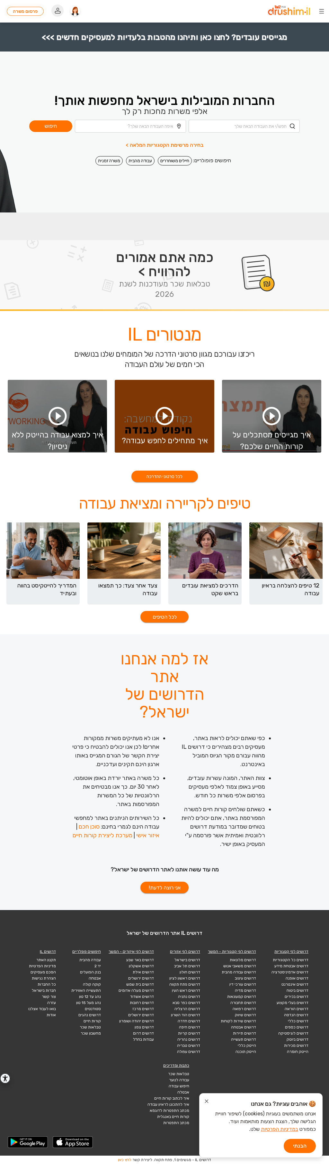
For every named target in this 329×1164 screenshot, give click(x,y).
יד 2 (97, 966)
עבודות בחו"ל (143, 1039)
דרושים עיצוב (245, 978)
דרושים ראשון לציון (184, 978)
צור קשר (49, 996)
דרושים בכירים (296, 996)
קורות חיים (92, 1021)
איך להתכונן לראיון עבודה (168, 1104)
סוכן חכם (89, 826)
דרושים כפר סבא (186, 1002)
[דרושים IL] (289, 11)
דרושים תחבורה (243, 1002)
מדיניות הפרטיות (42, 966)
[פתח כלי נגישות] (5, 1078)
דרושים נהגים (89, 1015)
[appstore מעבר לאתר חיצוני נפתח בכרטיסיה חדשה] (73, 1142)
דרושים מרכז (143, 1009)
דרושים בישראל (187, 960)
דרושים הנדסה (296, 1015)
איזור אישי (147, 835)
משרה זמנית (109, 161)
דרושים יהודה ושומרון (136, 1021)
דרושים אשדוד (142, 996)
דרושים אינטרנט (294, 984)
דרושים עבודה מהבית (239, 972)
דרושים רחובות (142, 1002)
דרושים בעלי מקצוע (292, 1002)
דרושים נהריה (188, 1039)
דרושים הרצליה (187, 1009)
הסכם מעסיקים (43, 972)
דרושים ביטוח (297, 990)
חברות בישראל (44, 990)
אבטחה (95, 978)
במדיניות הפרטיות (279, 1129)
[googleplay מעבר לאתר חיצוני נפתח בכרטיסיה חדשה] (28, 1142)
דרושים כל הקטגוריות (290, 960)
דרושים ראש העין (186, 990)
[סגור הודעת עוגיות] (206, 1102)
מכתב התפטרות (176, 1123)
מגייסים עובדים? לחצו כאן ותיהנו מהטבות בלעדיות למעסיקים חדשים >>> (164, 37)
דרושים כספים (296, 1027)
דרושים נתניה (189, 996)
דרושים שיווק (245, 1015)
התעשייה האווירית (86, 990)
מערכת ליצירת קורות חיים (102, 835)
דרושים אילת (143, 972)
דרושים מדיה (245, 990)
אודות (51, 1015)
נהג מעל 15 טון (88, 1002)
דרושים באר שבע (140, 960)
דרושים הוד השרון (185, 1015)
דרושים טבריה (188, 1045)
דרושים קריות (189, 1033)
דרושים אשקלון (141, 966)
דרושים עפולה (188, 1051)
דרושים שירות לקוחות (238, 1021)
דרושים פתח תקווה (184, 984)
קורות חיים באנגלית (173, 1116)
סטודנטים (93, 1009)
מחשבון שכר (91, 1033)
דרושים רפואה (244, 1009)
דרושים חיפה (189, 1027)
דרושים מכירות (296, 1045)
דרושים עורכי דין (242, 984)
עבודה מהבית (140, 161)
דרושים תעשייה (243, 1039)
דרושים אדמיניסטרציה (289, 972)
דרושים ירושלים (141, 978)
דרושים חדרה (189, 1021)
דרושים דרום (143, 1033)
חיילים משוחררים (174, 161)
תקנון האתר (46, 960)
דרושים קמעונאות (241, 996)
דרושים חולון (190, 972)
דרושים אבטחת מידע (291, 966)
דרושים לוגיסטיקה (293, 1033)
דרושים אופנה (297, 978)
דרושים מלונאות (243, 960)
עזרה (51, 1002)
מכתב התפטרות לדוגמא (169, 1110)
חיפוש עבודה (179, 1086)
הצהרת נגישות (44, 978)
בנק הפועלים (90, 972)
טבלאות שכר (90, 1027)
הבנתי (300, 1146)
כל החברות (47, 984)
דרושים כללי (298, 1021)
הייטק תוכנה (246, 1051)
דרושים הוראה (296, 1009)
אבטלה (183, 1092)
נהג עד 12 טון (90, 996)
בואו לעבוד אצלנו (42, 1009)
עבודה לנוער (179, 1080)
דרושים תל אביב (187, 966)
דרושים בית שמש (140, 984)
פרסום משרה (25, 11)
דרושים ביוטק (297, 1039)
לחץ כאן (124, 1160)
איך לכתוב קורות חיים (171, 1098)
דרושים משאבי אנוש (239, 966)
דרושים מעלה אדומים (136, 990)
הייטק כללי (247, 1045)
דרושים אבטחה (243, 1027)
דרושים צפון (144, 1027)
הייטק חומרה (297, 1051)
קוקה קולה (92, 984)
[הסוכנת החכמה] (75, 11)
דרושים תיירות (244, 1033)
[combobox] (244, 126)
